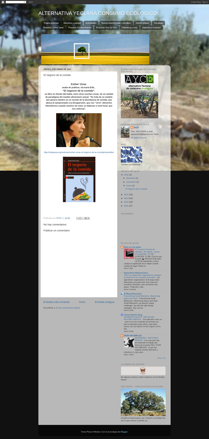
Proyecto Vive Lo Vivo (106, 27)
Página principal (51, 23)
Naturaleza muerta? (151, 27)
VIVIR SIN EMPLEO (133, 336)
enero (129, 186)
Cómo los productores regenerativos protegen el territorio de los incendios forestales (142, 276)
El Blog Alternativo (133, 294)
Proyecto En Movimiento (79, 27)
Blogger (124, 432)
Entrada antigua (104, 301)
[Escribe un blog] (80, 218)
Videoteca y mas (129, 27)
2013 (126, 198)
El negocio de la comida (136, 189)
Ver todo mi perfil (138, 138)
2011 (126, 206)
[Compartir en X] (83, 218)
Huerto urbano (142, 23)
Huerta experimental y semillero (116, 23)
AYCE (136, 128)
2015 (126, 175)
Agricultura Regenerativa (136, 273)
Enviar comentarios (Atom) (68, 308)
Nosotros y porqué (72, 23)
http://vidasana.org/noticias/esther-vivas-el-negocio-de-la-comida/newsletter (79, 152)
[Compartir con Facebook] (85, 218)
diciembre (131, 178)
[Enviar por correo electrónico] (77, 218)
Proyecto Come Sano (53, 27)
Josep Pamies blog (133, 315)
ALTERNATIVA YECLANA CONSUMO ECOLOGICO (97, 13)
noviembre (131, 182)
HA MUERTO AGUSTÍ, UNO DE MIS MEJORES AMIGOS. (139, 318)
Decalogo (158, 23)
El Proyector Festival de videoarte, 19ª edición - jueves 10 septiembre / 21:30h (147, 251)
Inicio (82, 301)
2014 (126, 195)
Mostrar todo (161, 358)
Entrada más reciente (56, 301)
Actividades (91, 23)
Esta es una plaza (132, 247)
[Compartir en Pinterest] (88, 218)
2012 (126, 202)
